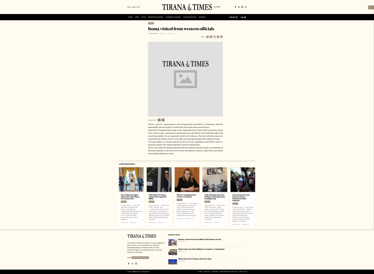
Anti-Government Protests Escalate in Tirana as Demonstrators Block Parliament (241, 197)
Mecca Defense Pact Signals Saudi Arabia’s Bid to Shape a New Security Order (130, 197)
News (151, 23)
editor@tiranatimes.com (140, 258)
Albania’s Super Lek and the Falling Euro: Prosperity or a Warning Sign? (201, 249)
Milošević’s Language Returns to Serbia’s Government (186, 196)
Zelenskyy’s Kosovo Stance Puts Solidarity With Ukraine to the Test (199, 239)
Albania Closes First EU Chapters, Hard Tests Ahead (194, 259)
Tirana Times (154, 33)
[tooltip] (235, 7)
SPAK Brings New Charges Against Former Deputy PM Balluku (157, 197)
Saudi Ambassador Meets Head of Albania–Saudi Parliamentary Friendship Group (214, 197)
